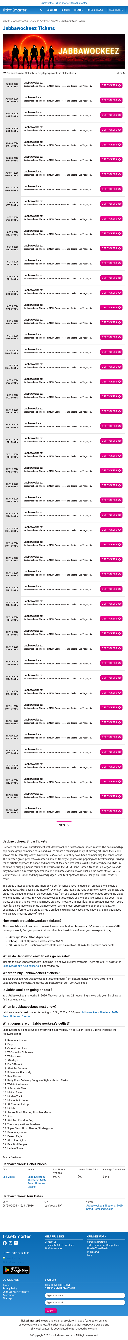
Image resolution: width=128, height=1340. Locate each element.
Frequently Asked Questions (59, 1245)
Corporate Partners (97, 1241)
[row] (64, 85)
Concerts (52, 10)
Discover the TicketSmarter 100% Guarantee (64, 3)
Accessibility (9, 1295)
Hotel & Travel (95, 10)
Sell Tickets (116, 10)
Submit (50, 1310)
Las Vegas (9, 1176)
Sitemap (7, 1298)
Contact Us (50, 1241)
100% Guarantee (53, 1248)
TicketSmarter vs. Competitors (103, 1245)
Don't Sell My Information (16, 1291)
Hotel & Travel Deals (97, 1248)
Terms (6, 1285)
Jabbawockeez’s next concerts (21, 966)
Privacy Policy (10, 1288)
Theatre (78, 10)
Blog (89, 1255)
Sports (66, 10)
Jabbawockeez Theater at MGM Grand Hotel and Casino (37, 1181)
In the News (93, 1251)
